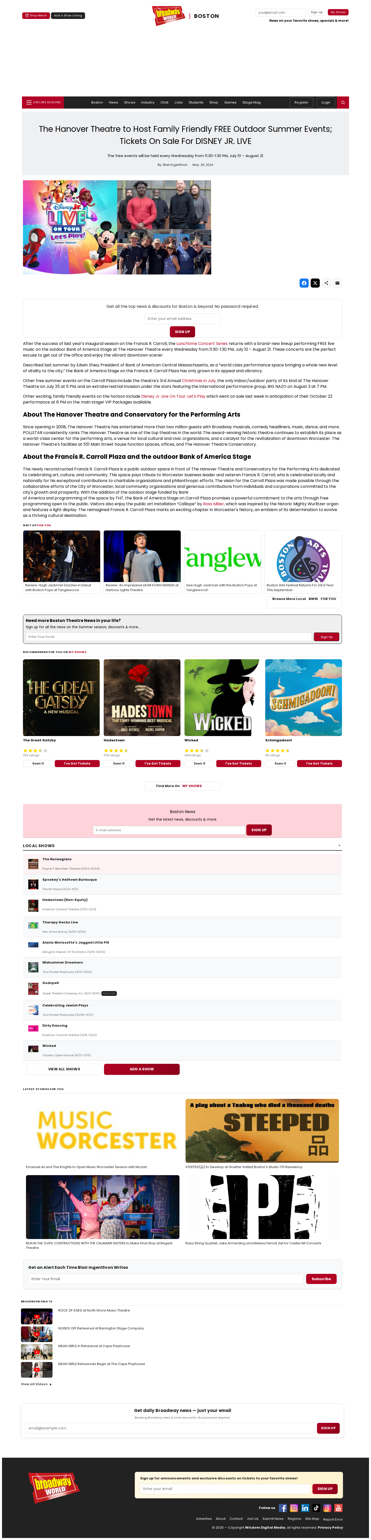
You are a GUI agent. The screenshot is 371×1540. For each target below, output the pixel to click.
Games (230, 102)
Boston (97, 102)
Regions (294, 1519)
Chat (165, 102)
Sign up (328, 1428)
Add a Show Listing (68, 15)
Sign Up (182, 331)
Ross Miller (213, 504)
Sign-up (317, 12)
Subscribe (321, 1278)
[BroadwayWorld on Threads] (327, 1507)
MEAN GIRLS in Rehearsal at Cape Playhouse (94, 1346)
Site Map (312, 1519)
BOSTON (206, 16)
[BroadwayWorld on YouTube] (338, 1507)
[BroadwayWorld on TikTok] (316, 1507)
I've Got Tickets (77, 763)
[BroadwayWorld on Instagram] (294, 1507)
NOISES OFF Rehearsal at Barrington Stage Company (101, 1328)
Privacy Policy (330, 1527)
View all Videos (34, 1384)
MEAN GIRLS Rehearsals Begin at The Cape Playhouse (101, 1363)
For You (44, 525)
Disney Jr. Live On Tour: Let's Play (173, 396)
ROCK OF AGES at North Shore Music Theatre (94, 1310)
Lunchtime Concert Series (202, 343)
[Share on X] (315, 283)
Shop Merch (38, 15)
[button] (343, 102)
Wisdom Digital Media (265, 1527)
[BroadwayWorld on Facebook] (282, 1507)
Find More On (179, 786)
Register (301, 102)
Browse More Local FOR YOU (304, 599)
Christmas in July (199, 381)
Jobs (178, 102)
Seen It (38, 763)
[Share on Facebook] (304, 283)
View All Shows (64, 1069)
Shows (129, 102)
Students (196, 102)
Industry (147, 102)
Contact (236, 1519)
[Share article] (326, 283)
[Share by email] (337, 283)
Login (326, 102)
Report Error (333, 1519)
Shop (213, 102)
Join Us (252, 1519)
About (221, 1519)
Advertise (204, 1519)
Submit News (273, 1519)
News (113, 102)
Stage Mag (252, 102)
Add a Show (142, 1069)
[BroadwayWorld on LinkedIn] (305, 1507)
